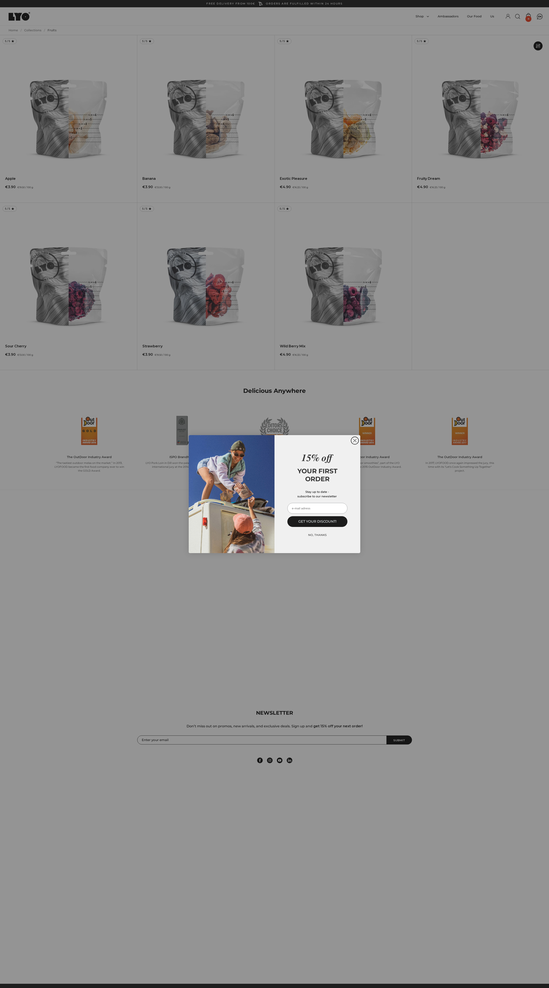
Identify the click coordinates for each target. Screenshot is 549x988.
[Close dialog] (355, 440)
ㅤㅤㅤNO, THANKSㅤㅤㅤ (317, 534)
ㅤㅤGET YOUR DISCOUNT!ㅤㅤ (317, 521)
